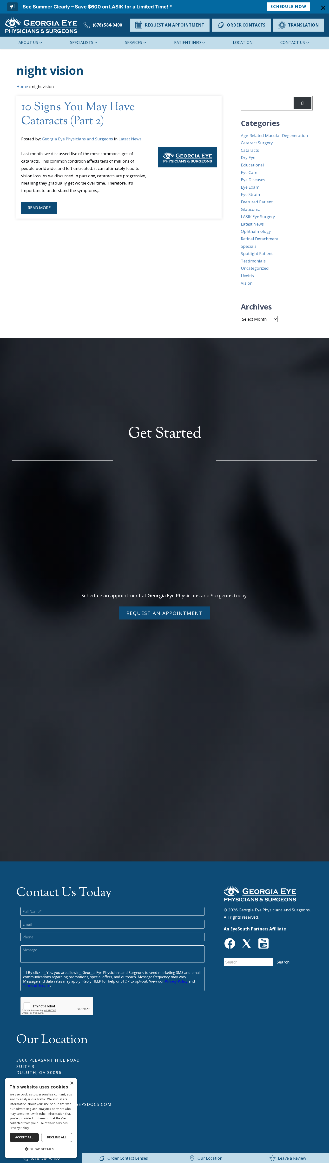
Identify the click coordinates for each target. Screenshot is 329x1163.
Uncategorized (255, 268)
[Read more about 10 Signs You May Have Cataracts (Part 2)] (187, 157)
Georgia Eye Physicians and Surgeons (77, 139)
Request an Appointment (164, 613)
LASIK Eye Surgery (258, 216)
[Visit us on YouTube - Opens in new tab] (263, 943)
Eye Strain (250, 194)
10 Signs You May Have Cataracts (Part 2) (78, 114)
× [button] (71, 1083)
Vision (246, 283)
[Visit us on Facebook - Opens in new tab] (230, 943)
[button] (41, 1149)
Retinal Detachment (259, 238)
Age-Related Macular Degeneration (274, 135)
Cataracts (250, 150)
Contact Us (292, 42)
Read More (39, 207)
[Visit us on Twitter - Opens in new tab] (247, 943)
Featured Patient (257, 202)
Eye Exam (250, 187)
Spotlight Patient (257, 253)
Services (133, 42)
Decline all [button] (56, 1137)
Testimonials (253, 261)
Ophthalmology (256, 231)
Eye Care (249, 172)
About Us (28, 42)
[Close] (323, 7)
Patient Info (187, 42)
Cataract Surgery (257, 142)
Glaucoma (251, 209)
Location (243, 42)
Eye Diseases (253, 179)
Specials (249, 246)
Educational (252, 165)
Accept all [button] (24, 1137)
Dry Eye (248, 157)
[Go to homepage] (41, 25)
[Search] (302, 103)
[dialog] (41, 1118)
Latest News (129, 139)
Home (22, 86)
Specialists (81, 42)
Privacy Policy (19, 1128)
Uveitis (247, 275)
